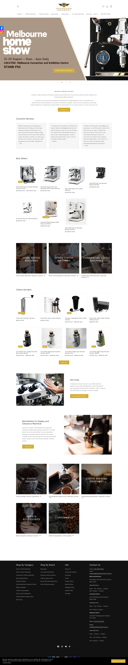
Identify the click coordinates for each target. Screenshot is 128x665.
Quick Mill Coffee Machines (49, 581)
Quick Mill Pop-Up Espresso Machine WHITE (73, 228)
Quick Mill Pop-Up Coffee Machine (27, 218)
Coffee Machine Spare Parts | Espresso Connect (64, 496)
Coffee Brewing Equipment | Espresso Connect (95, 496)
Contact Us (64, 109)
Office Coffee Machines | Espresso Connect (62, 275)
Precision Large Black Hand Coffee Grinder (76, 318)
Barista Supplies (21, 587)
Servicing (68, 575)
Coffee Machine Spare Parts (24, 596)
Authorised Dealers (71, 572)
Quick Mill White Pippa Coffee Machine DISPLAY (50, 223)
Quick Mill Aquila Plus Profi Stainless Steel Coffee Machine (50, 187)
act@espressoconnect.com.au (99, 627)
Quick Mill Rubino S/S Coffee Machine (74, 189)
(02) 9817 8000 (99, 569)
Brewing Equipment (22, 578)
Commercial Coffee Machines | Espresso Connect (93, 276)
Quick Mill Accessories (47, 584)
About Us (68, 569)
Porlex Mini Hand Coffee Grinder (51, 318)
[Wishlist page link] (103, 6)
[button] (18, 6)
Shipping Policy (69, 587)
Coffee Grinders (21, 581)
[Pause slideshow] (70, 82)
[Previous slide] (58, 82)
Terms (67, 578)
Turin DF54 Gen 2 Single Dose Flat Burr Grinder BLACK (26, 352)
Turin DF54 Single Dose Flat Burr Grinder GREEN (99, 352)
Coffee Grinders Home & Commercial (27, 496)
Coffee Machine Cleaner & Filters (26, 584)
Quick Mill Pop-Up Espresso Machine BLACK (98, 184)
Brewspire (44, 569)
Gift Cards (19, 599)
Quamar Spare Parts (47, 578)
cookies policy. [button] (7, 662)
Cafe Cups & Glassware (23, 593)
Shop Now (28, 446)
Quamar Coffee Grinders (48, 575)
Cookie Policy (69, 590)
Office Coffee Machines (23, 572)
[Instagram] (1, 31)
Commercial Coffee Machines (25, 575)
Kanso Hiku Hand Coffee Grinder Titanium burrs (100, 318)
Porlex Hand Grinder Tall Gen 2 (25, 318)
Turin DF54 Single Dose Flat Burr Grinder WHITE (51, 352)
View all (64, 362)
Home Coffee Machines (23, 569)
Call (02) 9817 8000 (79, 396)
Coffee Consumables (22, 590)
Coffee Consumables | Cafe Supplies (60, 536)
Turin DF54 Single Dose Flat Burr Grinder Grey (75, 352)
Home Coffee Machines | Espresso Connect (29, 275)
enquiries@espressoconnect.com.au (101, 573)
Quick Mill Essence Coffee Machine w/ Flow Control (27, 187)
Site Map (67, 593)
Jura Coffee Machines (47, 572)
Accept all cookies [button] (118, 661)
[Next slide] (66, 82)
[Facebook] (1, 28)
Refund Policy (69, 584)
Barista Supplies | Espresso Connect (27, 536)
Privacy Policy (69, 581)
